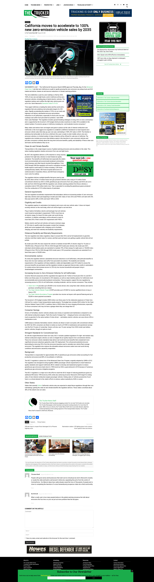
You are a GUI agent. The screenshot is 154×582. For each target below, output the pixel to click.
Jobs (57, 5)
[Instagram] (117, 4)
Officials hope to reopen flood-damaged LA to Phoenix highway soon (41, 427)
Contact (116, 554)
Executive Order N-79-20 (50, 103)
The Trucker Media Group (30, 557)
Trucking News (35, 5)
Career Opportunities (119, 561)
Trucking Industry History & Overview (92, 565)
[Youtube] (123, 4)
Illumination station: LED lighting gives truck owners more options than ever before (77, 427)
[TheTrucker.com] (35, 13)
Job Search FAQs (87, 557)
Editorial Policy (27, 563)
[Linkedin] (126, 4)
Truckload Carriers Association (31, 558)
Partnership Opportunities (120, 560)
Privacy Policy (27, 560)
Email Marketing (57, 563)
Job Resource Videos (88, 563)
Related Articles (31, 436)
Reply (32, 488)
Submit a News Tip (118, 563)
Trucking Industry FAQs (88, 560)
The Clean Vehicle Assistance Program (40, 294)
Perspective (48, 5)
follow (40, 385)
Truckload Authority (84, 5)
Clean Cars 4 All (33, 286)
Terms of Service (28, 561)
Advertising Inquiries (58, 557)
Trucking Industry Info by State (90, 566)
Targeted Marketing (58, 561)
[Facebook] (114, 4)
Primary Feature (41, 422)
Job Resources (68, 5)
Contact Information (118, 557)
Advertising (56, 554)
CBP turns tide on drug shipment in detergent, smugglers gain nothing (81, 454)
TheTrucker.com (45, 575)
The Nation (27, 22)
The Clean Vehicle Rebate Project (38, 290)
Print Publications (57, 560)
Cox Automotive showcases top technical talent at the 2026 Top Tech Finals (34, 455)
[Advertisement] (80, 222)
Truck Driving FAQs (87, 558)
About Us (26, 554)
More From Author (45, 436)
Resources (85, 554)
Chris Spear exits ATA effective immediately (111, 55)
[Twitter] (120, 4)
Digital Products (57, 558)
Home (26, 5)
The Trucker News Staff (31, 33)
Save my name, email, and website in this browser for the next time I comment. (50, 538)
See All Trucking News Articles (111, 64)
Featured (32, 422)
